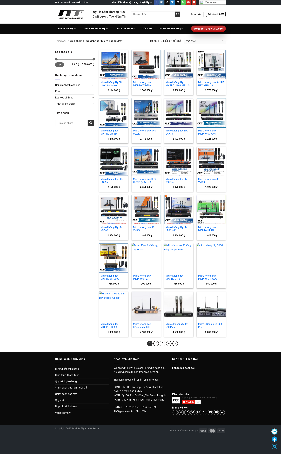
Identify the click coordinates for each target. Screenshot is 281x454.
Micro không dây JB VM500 (111, 229)
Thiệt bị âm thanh (65, 103)
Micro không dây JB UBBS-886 (176, 229)
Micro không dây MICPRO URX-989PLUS (178, 84)
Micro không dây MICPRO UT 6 (174, 277)
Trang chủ (60, 41)
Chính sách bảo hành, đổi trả (71, 387)
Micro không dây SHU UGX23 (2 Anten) (144, 181)
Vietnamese (210, 2)
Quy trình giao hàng (66, 381)
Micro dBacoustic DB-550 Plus (177, 326)
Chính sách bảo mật (66, 394)
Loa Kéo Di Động (65, 28)
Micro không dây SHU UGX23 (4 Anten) (112, 84)
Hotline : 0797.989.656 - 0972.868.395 (135, 407)
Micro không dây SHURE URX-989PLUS (211, 84)
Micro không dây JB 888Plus (176, 181)
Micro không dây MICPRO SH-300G (207, 277)
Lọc (59, 65)
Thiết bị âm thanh (124, 28)
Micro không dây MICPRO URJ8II (207, 229)
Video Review (63, 412)
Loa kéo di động (64, 97)
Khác (58, 91)
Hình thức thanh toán (67, 375)
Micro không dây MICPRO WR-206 (142, 84)
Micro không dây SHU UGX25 (112, 181)
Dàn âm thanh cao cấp (94, 28)
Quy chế (59, 400)
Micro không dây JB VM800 (208, 181)
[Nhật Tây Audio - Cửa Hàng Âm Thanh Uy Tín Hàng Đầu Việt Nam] (71, 14)
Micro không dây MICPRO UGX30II (207, 132)
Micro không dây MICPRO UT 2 (142, 277)
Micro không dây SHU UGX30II (177, 132)
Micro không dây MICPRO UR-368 (109, 132)
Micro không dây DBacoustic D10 (142, 326)
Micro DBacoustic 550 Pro (210, 326)
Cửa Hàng (147, 28)
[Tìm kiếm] (177, 14)
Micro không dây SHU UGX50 (144, 132)
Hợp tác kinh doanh (66, 406)
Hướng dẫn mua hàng (170, 28)
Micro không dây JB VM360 (143, 229)
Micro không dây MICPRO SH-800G (110, 277)
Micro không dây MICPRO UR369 (109, 326)
